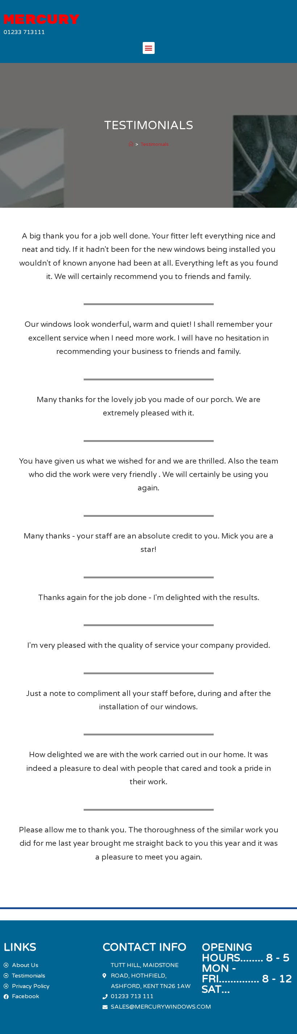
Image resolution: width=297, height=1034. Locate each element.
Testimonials (155, 144)
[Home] (131, 144)
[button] (149, 48)
